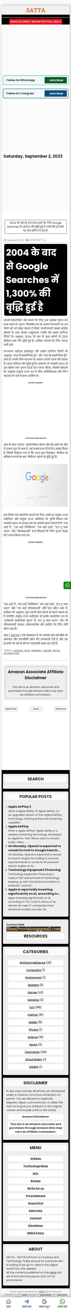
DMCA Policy (35, 1233)
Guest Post (35, 1203)
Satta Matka (45, 1294)
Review (36, 1181)
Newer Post (10, 709)
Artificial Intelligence (32, 962)
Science (33, 1037)
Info (27, 650)
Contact (36, 1218)
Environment (33, 977)
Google (18, 650)
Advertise (35, 1211)
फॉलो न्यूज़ (44, 1306)
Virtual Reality (33, 1059)
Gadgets (33, 985)
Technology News (35, 1166)
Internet (36, 650)
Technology (11, 653)
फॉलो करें (26, 1306)
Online (47, 650)
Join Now (56, 80)
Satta (24, 1294)
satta (53, 1272)
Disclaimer (35, 1225)
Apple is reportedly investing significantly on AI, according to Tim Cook (33, 892)
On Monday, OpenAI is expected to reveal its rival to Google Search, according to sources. (34, 848)
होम (9, 1306)
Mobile (33, 1022)
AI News (35, 1158)
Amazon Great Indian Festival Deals (35, 21)
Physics (33, 1029)
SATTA (15, 635)
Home (36, 709)
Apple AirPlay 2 (19, 807)
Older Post (61, 709)
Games (32, 992)
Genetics (33, 1000)
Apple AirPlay (18, 827)
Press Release (35, 1196)
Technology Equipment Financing (34, 870)
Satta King (62, 1294)
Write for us (35, 1188)
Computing (33, 970)
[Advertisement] (35, 50)
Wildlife (33, 1067)
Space (33, 1044)
